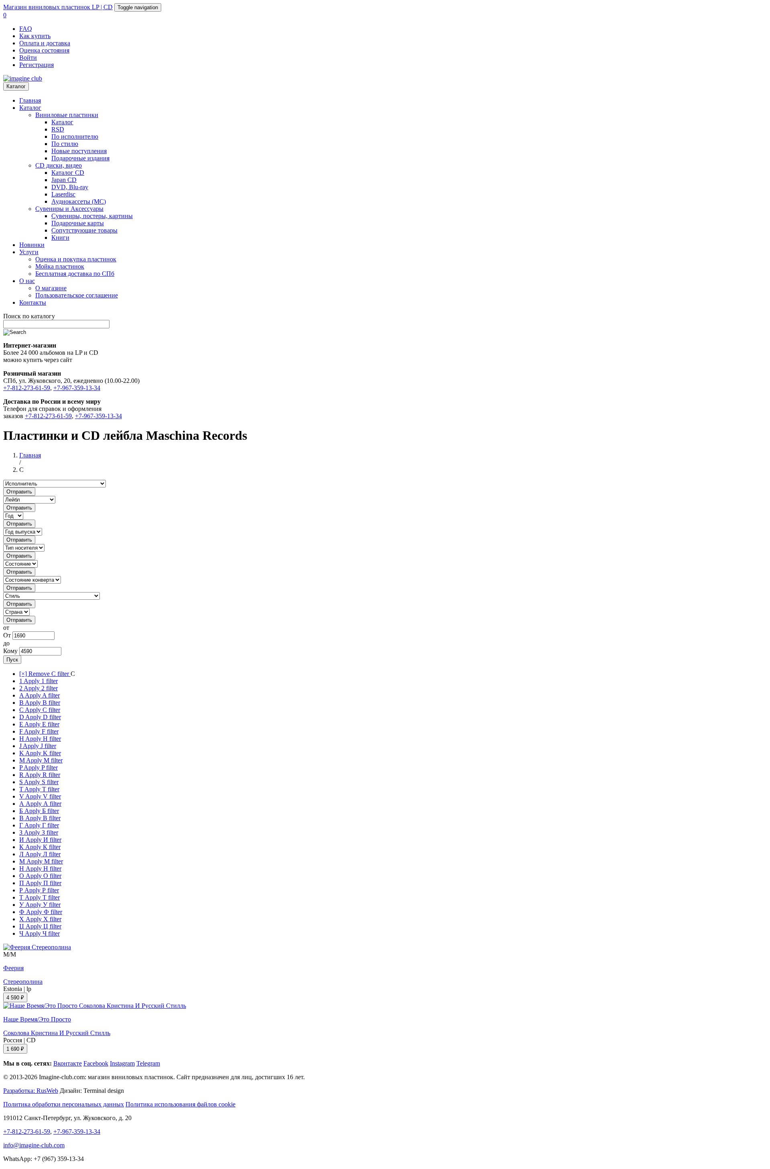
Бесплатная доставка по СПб (74, 273)
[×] (45, 673)
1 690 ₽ (15, 1049)
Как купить (35, 35)
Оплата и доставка (44, 43)
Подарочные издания (80, 158)
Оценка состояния (44, 50)
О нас (27, 280)
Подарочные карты (77, 223)
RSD (57, 129)
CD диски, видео (58, 165)
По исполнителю (74, 136)
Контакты (32, 302)
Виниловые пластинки (66, 114)
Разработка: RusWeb (30, 1090)
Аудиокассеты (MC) (78, 201)
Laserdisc (63, 194)
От (7, 635)
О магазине (51, 288)
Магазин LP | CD (58, 7)
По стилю (64, 143)
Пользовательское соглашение (76, 295)
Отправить (19, 492)
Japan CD (64, 179)
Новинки (32, 244)
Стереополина (23, 981)
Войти (28, 57)
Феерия (13, 968)
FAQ (25, 28)
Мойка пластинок (59, 266)
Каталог (16, 86)
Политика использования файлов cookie (180, 1104)
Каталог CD (67, 172)
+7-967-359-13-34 (76, 387)
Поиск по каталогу (29, 316)
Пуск (12, 660)
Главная (30, 100)
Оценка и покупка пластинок (75, 259)
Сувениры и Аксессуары (69, 208)
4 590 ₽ (15, 998)
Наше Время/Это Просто (37, 1019)
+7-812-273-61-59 (26, 387)
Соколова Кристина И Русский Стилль (56, 1032)
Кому (10, 650)
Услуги (28, 252)
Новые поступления (79, 151)
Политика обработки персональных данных (63, 1104)
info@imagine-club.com (34, 1145)
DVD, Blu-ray (69, 187)
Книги (60, 237)
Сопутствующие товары (84, 230)
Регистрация (36, 64)
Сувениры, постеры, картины (92, 215)
